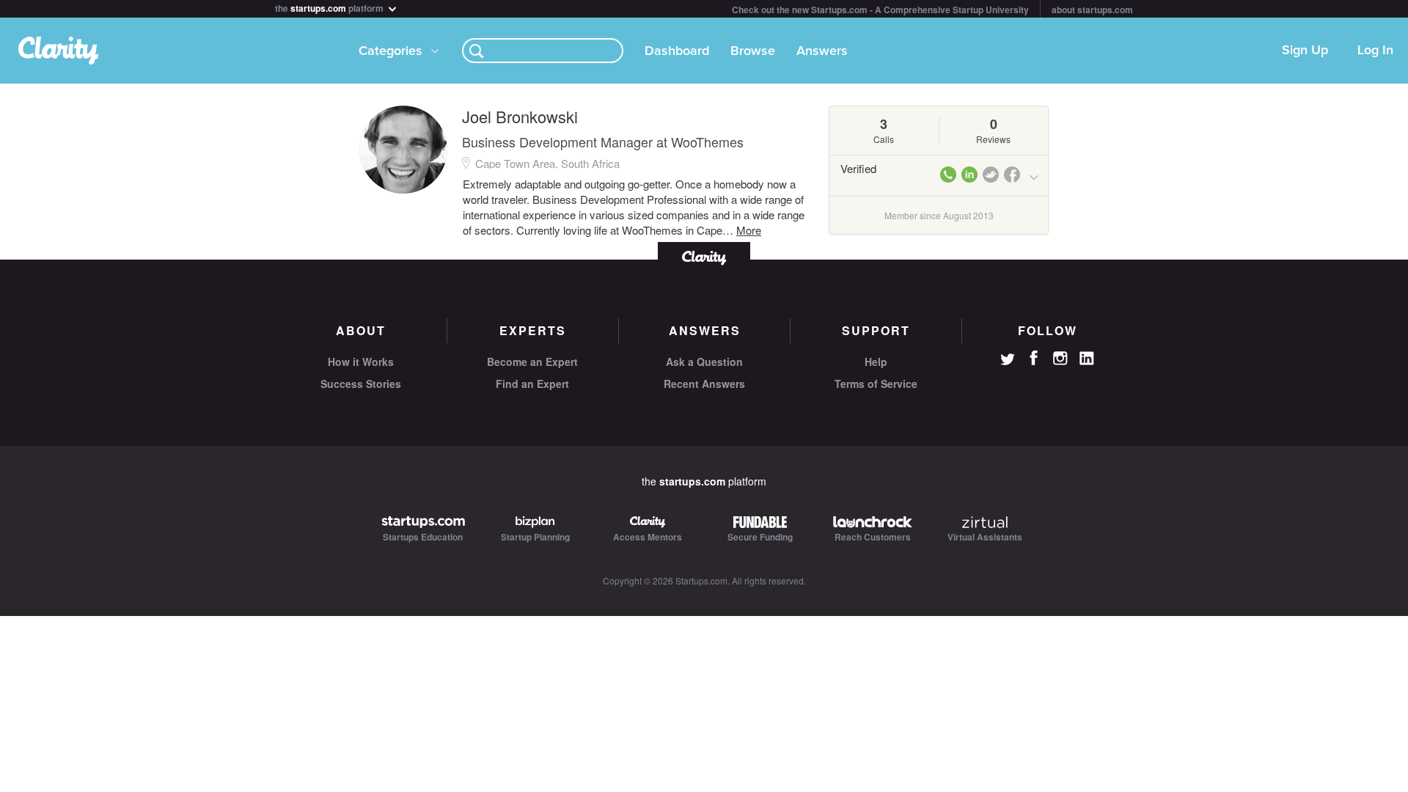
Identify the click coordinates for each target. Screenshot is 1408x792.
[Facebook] (1034, 358)
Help (876, 361)
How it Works (361, 361)
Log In (1375, 50)
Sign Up (1305, 50)
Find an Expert (532, 383)
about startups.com (1092, 9)
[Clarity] (704, 256)
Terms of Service (876, 383)
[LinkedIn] (1086, 358)
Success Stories (360, 383)
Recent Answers (704, 383)
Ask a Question (704, 361)
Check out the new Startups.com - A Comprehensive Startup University (880, 9)
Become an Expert (532, 361)
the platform (330, 6)
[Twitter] (1007, 360)
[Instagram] (1060, 358)
